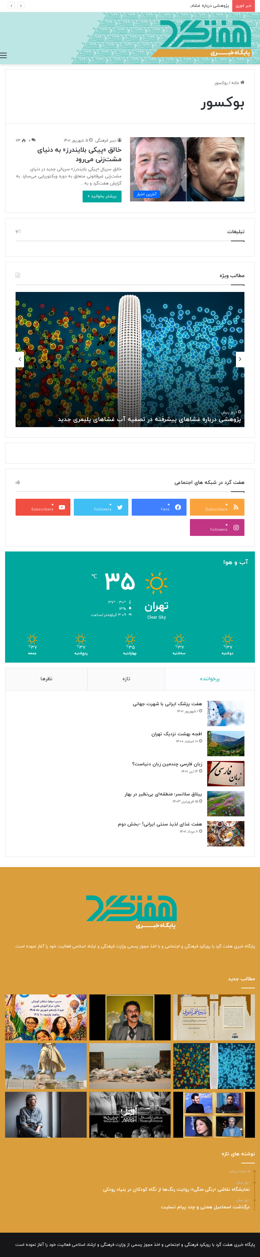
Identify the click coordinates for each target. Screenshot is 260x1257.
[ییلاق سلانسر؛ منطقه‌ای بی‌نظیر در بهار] (225, 803)
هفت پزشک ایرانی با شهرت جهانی (167, 704)
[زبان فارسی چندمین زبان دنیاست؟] (225, 773)
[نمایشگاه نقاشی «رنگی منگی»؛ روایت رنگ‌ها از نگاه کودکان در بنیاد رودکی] (46, 1017)
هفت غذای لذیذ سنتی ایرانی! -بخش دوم (160, 824)
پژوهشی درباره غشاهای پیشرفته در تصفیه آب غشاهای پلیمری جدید (165, 6)
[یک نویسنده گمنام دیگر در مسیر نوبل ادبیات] (46, 1115)
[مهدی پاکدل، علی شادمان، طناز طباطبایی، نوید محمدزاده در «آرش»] (214, 1115)
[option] (130, 359)
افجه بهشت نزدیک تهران (176, 734)
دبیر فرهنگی (105, 140)
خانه (235, 83)
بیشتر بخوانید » (102, 196)
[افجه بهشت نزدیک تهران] (225, 743)
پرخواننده (210, 679)
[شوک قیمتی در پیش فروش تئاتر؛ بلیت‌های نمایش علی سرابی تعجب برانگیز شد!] (130, 1115)
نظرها (46, 679)
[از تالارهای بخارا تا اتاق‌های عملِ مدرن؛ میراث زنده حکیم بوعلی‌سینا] (46, 1066)
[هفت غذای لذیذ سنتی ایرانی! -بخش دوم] (225, 833)
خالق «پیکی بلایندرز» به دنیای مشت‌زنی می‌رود (79, 154)
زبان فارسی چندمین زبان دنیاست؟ (167, 764)
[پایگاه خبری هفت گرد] (130, 38)
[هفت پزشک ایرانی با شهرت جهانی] (225, 713)
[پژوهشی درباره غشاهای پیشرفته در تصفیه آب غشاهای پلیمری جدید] (214, 1066)
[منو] (3, 56)
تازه (126, 679)
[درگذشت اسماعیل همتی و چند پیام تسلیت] (130, 1017)
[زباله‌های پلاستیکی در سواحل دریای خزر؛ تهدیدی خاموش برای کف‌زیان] (130, 1066)
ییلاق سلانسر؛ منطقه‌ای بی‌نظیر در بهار (163, 794)
